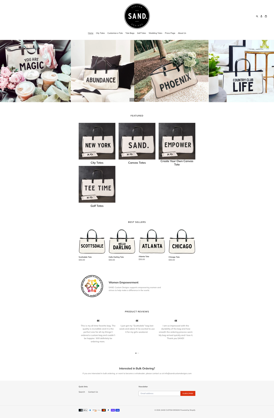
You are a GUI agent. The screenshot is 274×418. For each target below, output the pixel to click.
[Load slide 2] (138, 100)
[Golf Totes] (97, 184)
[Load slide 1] (136, 100)
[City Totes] (97, 141)
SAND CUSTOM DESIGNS (170, 410)
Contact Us (93, 392)
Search (82, 392)
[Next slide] (142, 99)
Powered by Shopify (187, 410)
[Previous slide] (132, 99)
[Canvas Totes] (137, 141)
